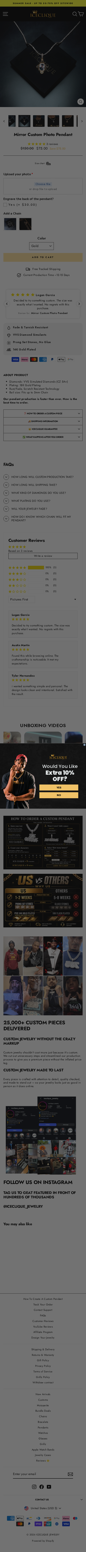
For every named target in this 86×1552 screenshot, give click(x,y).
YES (59, 787)
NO (59, 795)
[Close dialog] (84, 745)
